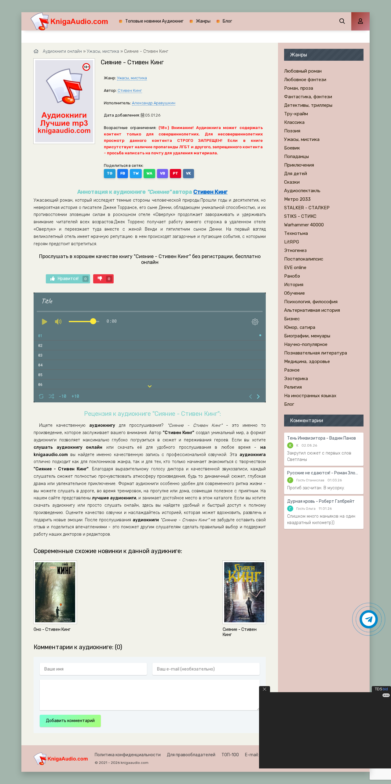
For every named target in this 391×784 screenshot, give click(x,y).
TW (136, 173)
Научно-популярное (305, 344)
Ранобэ (292, 276)
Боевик (292, 148)
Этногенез (295, 250)
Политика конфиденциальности (128, 754)
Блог (227, 21)
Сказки (292, 182)
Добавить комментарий (70, 720)
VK (188, 173)
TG (109, 173)
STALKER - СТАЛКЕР (307, 207)
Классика (294, 122)
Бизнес (292, 319)
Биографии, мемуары (307, 336)
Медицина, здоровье (307, 361)
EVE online (295, 267)
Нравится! (72, 278)
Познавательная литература (315, 353)
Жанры (203, 21)
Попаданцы (296, 156)
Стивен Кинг (130, 90)
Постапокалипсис (303, 259)
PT (175, 173)
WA (149, 173)
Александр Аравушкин (153, 103)
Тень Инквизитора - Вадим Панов (321, 438)
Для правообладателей (191, 754)
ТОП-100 (230, 754)
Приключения (299, 165)
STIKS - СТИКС (300, 216)
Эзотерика (296, 378)
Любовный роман (303, 71)
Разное (292, 370)
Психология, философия (311, 301)
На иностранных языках (310, 395)
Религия (293, 387)
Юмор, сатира (299, 327)
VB (162, 173)
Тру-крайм (296, 114)
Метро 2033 (297, 199)
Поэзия (292, 131)
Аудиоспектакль (302, 190)
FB (122, 173)
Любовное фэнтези (305, 79)
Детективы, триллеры (308, 105)
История (293, 284)
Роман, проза (298, 88)
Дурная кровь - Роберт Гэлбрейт (321, 501)
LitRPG (291, 242)
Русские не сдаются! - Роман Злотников (323, 473)
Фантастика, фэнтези (308, 96)
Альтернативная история (312, 310)
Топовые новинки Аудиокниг (154, 21)
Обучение (294, 293)
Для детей (295, 173)
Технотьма (296, 233)
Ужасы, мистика (132, 78)
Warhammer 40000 (304, 225)
